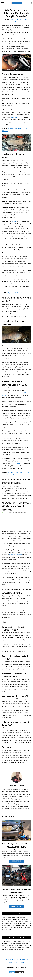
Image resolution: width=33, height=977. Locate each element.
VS (18, 21)
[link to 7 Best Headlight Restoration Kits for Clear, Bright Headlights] (16, 830)
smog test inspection (15, 555)
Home (7, 959)
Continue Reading (16, 861)
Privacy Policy (13, 963)
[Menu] (2, 3)
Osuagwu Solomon (15, 19)
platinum (18, 463)
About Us (21, 963)
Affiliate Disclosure (22, 959)
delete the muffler (15, 117)
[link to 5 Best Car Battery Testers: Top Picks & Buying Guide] (16, 875)
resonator (14, 221)
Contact (12, 959)
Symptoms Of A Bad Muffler (16, 293)
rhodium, (4, 436)
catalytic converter (9, 346)
